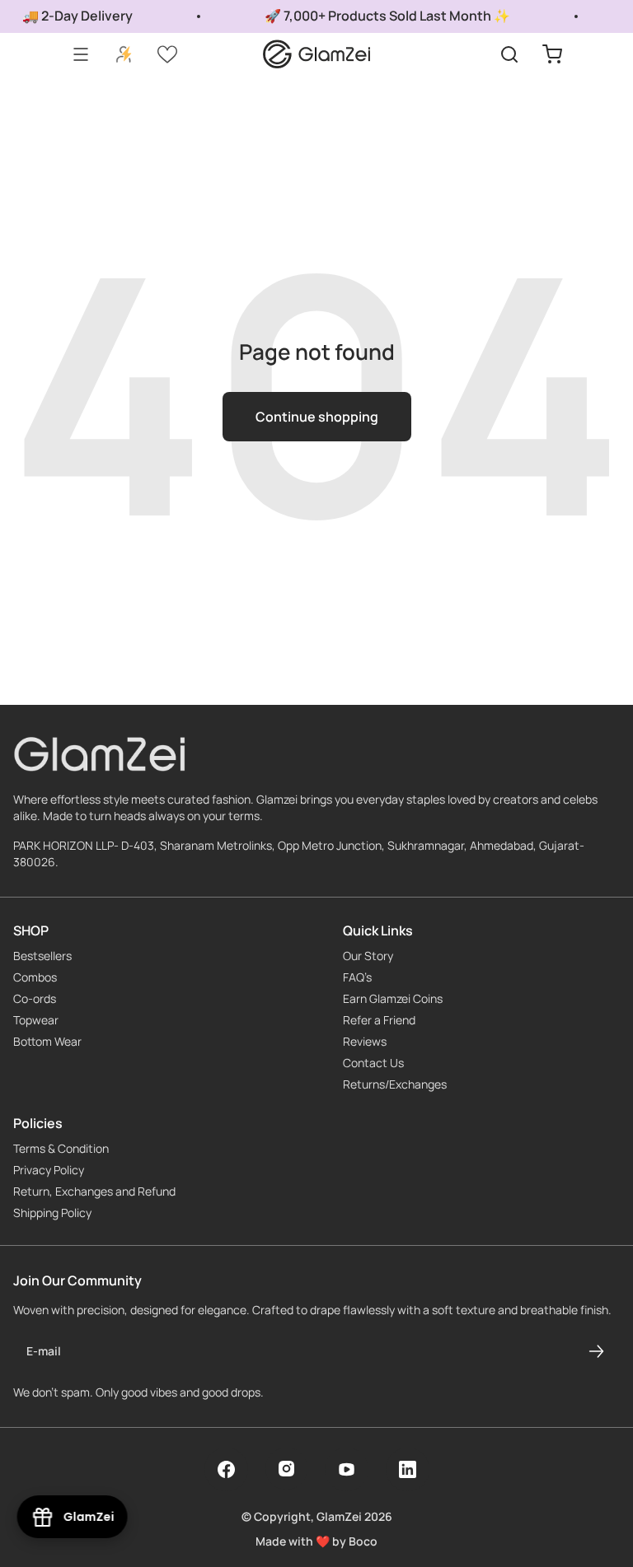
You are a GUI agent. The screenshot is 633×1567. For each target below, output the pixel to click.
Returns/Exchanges (395, 1084)
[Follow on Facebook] (226, 1469)
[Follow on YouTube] (346, 1469)
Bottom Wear (47, 1041)
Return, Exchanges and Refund (94, 1191)
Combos (35, 977)
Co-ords (34, 999)
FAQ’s (357, 977)
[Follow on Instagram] (286, 1469)
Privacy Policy (48, 1170)
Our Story (368, 956)
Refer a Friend (379, 1020)
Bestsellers (42, 956)
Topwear (36, 1020)
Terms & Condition (61, 1148)
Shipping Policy (52, 1213)
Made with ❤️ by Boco (316, 1541)
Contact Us (373, 1063)
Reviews (365, 1041)
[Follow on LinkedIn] (407, 1469)
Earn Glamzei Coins (393, 999)
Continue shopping (317, 417)
